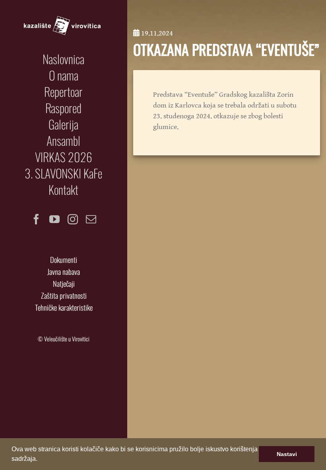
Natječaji (64, 283)
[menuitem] (63, 59)
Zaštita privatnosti (64, 295)
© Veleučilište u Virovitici (63, 339)
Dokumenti (63, 259)
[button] (40, 459)
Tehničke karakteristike (64, 307)
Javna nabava (63, 271)
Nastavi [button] (287, 454)
